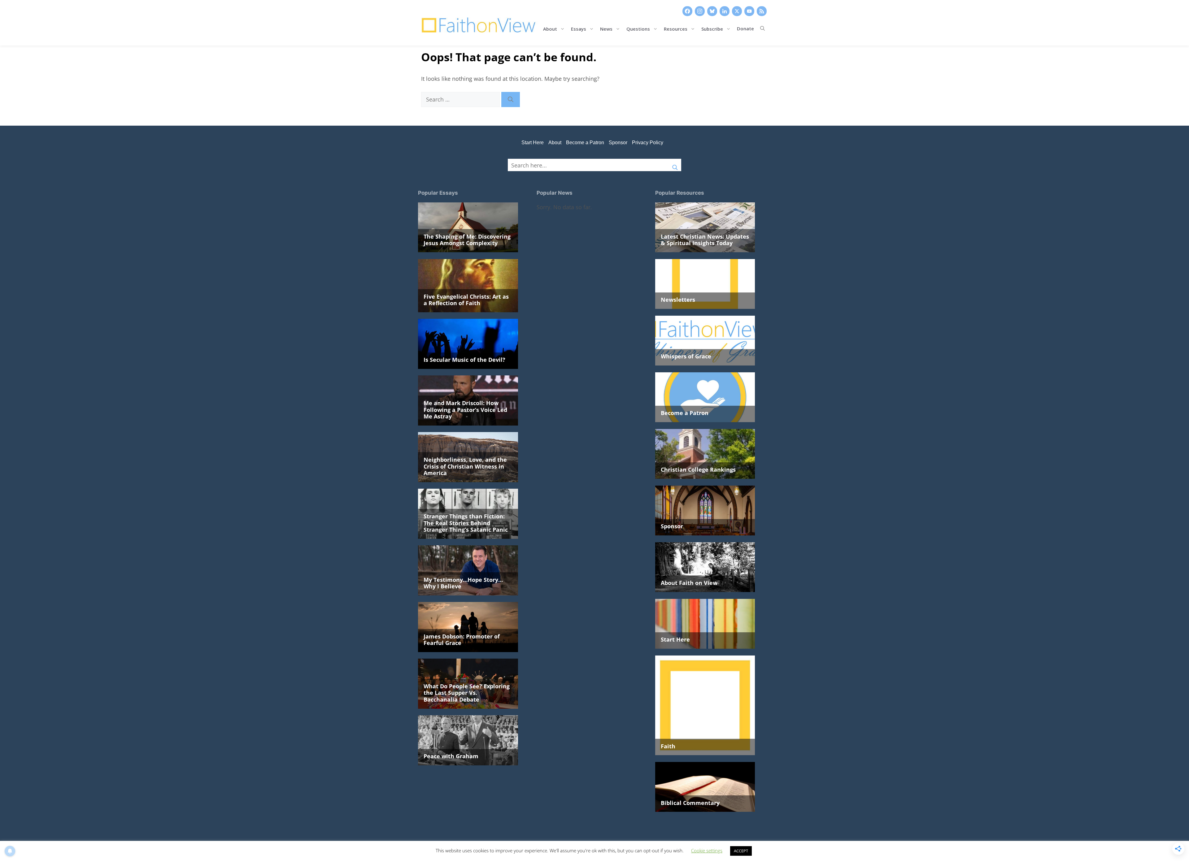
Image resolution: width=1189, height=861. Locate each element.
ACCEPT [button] (741, 851)
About (550, 28)
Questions (638, 28)
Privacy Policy (647, 142)
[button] (762, 28)
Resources (675, 28)
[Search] (510, 99)
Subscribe (712, 28)
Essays (578, 28)
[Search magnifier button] (675, 165)
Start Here (532, 142)
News (606, 28)
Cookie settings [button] (706, 850)
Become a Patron (585, 142)
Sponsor (618, 142)
